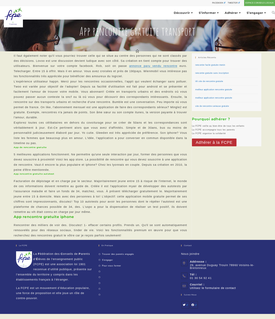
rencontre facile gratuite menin (210, 65)
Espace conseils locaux (259, 3)
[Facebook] (194, 305)
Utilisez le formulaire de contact (213, 288)
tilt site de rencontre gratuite (209, 81)
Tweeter (233, 3)
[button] (214, 142)
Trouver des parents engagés (118, 254)
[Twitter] (185, 305)
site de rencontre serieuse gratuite (212, 106)
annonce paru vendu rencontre (153, 66)
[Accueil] (137, 51)
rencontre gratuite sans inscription (212, 73)
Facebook (217, 3)
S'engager (107, 260)
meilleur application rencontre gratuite (213, 89)
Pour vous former (111, 266)
